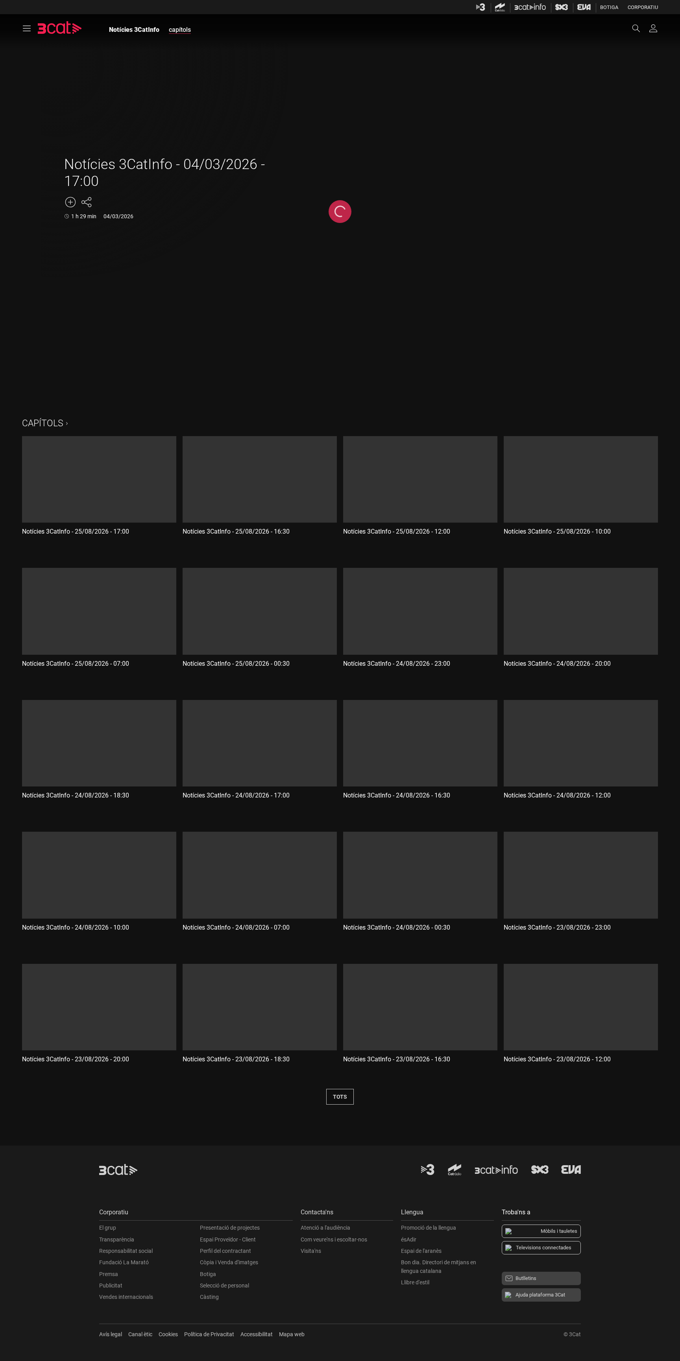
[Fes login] (653, 28)
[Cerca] (640, 28)
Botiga (609, 7)
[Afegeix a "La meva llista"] (70, 202)
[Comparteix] (86, 202)
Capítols (42, 423)
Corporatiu (643, 7)
